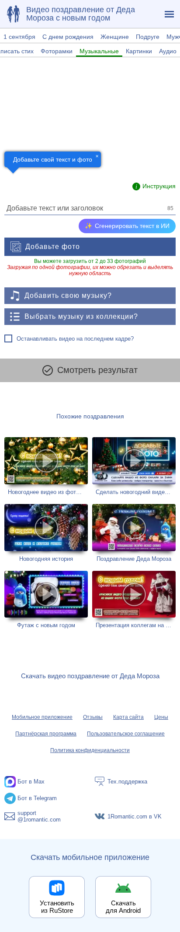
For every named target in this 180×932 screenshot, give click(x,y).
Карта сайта (128, 717)
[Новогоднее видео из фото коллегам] (46, 466)
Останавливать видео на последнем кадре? (75, 338)
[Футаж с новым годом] (46, 600)
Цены (161, 717)
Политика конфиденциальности (90, 750)
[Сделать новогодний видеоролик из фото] (134, 466)
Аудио (168, 51)
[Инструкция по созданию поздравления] (154, 186)
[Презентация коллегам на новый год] (134, 600)
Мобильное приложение (42, 717)
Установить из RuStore (57, 906)
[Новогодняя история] (46, 533)
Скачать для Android (123, 906)
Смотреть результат (97, 370)
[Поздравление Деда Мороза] (134, 533)
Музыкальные (99, 51)
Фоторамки (57, 51)
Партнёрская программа (45, 734)
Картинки (139, 51)
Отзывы (93, 717)
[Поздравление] (13, 14)
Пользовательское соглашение (126, 734)
